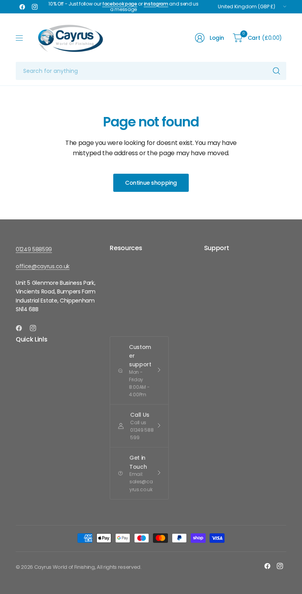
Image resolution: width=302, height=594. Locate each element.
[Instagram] (34, 6)
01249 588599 (34, 249)
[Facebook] (22, 6)
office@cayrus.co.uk (43, 266)
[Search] (276, 71)
